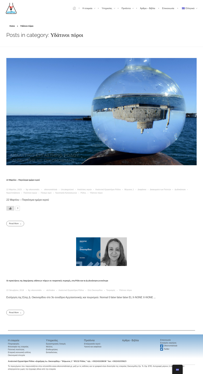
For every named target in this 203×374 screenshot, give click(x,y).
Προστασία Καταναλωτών (66, 193)
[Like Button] (10, 208)
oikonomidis (34, 189)
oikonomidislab (50, 189)
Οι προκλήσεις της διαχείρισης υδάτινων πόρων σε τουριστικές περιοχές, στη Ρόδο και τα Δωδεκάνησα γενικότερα (57, 281)
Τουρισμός (110, 290)
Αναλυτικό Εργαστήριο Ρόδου (108, 189)
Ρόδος (83, 193)
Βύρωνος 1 (129, 189)
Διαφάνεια (142, 189)
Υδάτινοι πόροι (96, 193)
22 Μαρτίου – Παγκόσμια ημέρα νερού (23, 180)
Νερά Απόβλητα (13, 193)
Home (12, 26)
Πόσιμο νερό (46, 193)
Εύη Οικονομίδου (95, 290)
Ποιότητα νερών (30, 193)
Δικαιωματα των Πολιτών (160, 189)
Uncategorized (67, 189)
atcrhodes (50, 290)
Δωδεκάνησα (180, 189)
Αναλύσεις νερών (84, 189)
